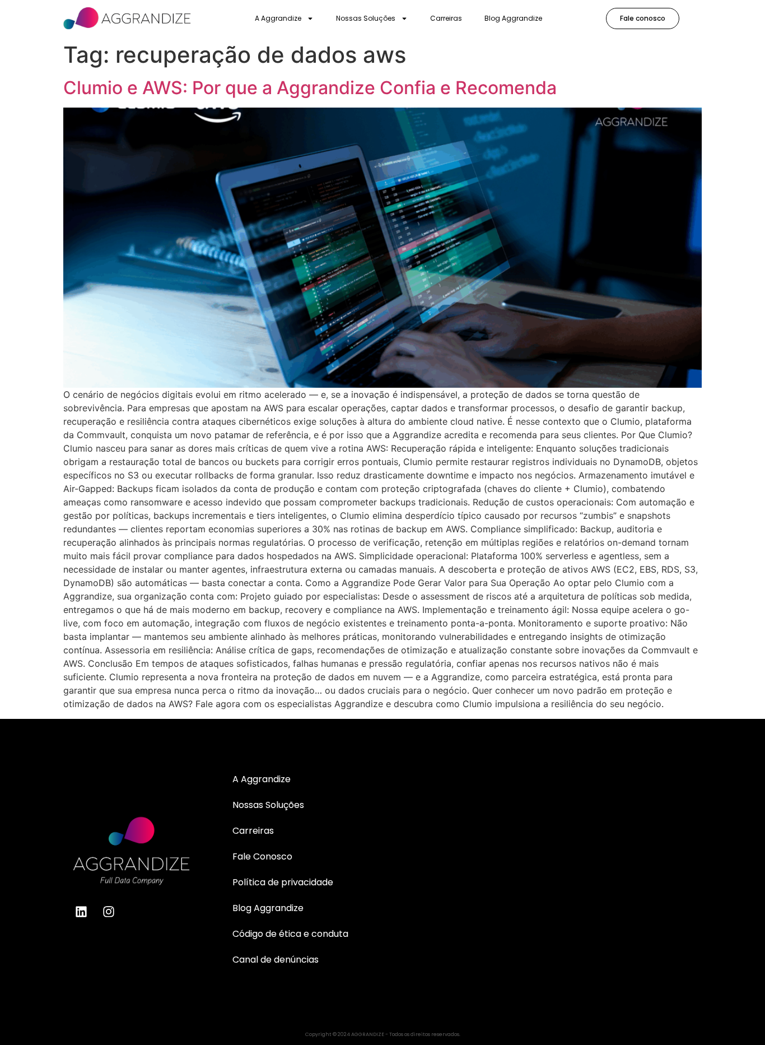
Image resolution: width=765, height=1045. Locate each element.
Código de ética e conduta (290, 933)
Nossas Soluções (365, 18)
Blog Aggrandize (513, 18)
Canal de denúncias (275, 959)
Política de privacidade (282, 882)
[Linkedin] (81, 911)
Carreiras (446, 18)
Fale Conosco (262, 856)
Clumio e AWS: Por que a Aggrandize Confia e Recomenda (310, 88)
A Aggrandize (278, 18)
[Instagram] (108, 911)
